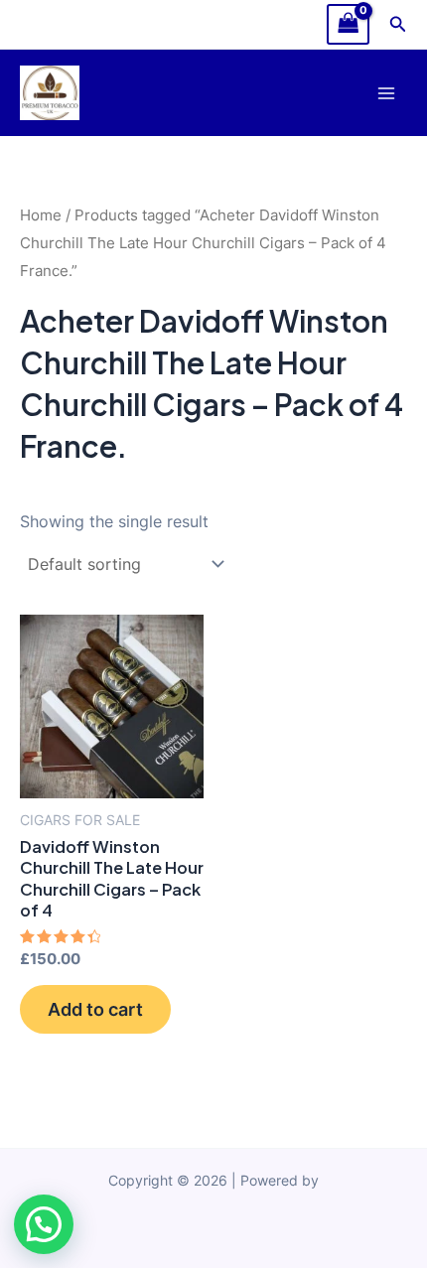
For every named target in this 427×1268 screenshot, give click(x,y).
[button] (398, 24)
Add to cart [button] (95, 1009)
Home (41, 215)
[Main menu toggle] (385, 92)
